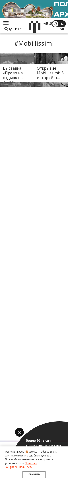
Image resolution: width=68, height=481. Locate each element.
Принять (34, 474)
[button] (19, 432)
